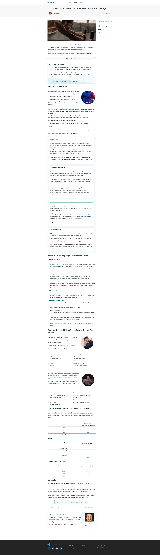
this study (70, 339)
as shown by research (70, 281)
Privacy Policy (72, 551)
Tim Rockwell (64, 515)
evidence (86, 315)
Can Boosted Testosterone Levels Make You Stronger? (80, 8)
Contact (71, 548)
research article (71, 109)
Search (83, 545)
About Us (71, 545)
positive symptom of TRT (58, 266)
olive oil (53, 222)
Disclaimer (71, 554)
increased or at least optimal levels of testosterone (80, 129)
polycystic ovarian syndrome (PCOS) (56, 383)
